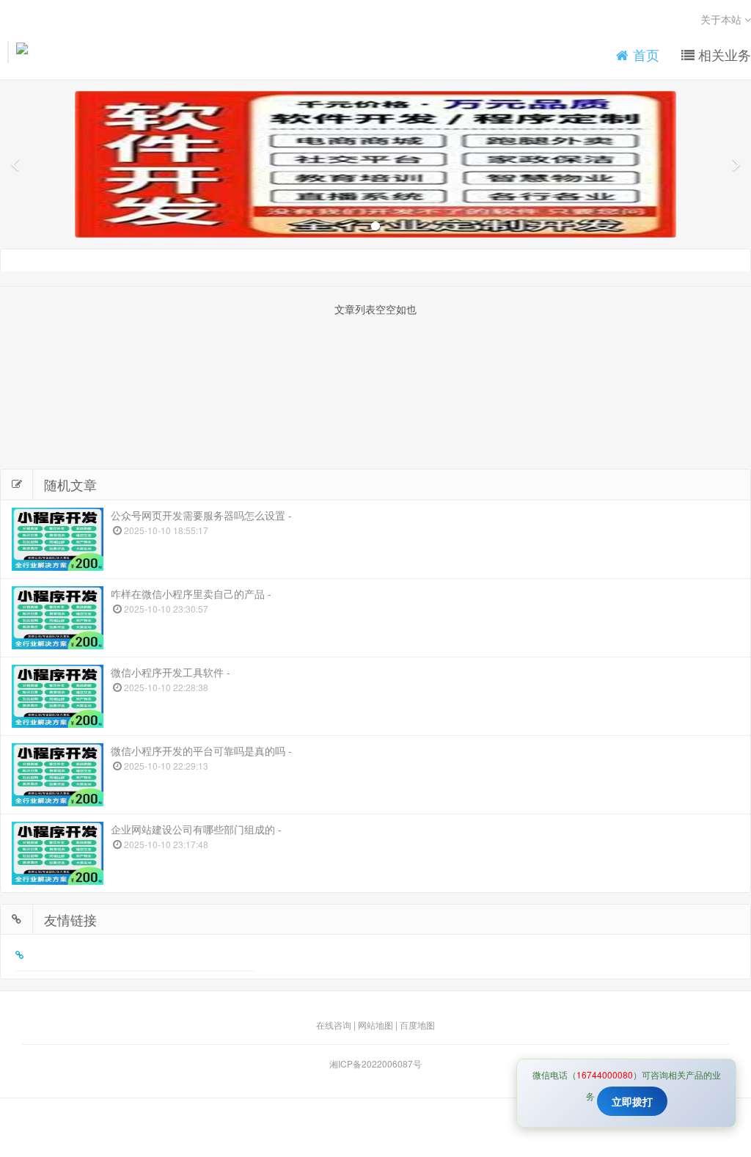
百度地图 (417, 1024)
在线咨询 (333, 1024)
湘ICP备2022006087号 (375, 1063)
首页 (644, 54)
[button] (14, 164)
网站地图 (375, 1024)
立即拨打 (632, 1101)
